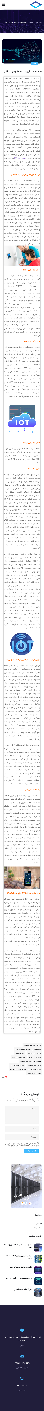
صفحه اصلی (38, 22)
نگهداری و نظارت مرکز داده (21, 1267)
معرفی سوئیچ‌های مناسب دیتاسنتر (18, 1278)
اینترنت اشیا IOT (20, 158)
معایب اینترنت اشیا (34, 1073)
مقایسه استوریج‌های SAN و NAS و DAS (18, 1257)
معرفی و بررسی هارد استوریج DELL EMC (17, 1246)
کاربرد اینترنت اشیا (34, 1065)
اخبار (40, 1223)
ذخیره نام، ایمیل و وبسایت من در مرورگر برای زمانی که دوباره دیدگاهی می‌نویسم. (22, 1144)
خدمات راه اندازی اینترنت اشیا (30, 1061)
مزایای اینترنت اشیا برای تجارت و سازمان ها (25, 1069)
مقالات (31, 22)
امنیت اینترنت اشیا (34, 1053)
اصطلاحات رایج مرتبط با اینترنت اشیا (28, 1049)
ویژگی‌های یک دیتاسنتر (23, 1289)
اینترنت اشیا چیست (18, 1057)
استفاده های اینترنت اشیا (32, 1045)
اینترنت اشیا (20, 1053)
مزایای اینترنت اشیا (17, 1065)
